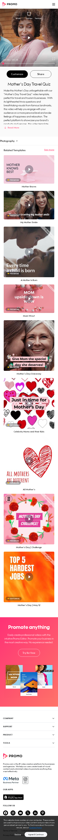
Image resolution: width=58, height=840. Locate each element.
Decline (18, 834)
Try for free (29, 652)
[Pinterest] (42, 813)
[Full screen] (53, 59)
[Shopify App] (29, 797)
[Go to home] (10, 4)
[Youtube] (20, 813)
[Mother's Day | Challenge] (29, 519)
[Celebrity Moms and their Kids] (29, 403)
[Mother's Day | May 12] (29, 577)
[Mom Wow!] (29, 298)
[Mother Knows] (29, 169)
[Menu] (53, 4)
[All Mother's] (29, 461)
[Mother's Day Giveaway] (29, 345)
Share (40, 74)
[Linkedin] (35, 813)
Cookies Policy (35, 827)
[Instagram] (25, 780)
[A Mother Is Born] (29, 252)
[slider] (3, 63)
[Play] (29, 37)
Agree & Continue (35, 834)
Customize (17, 74)
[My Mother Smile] (29, 205)
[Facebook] (11, 780)
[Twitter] (27, 813)
